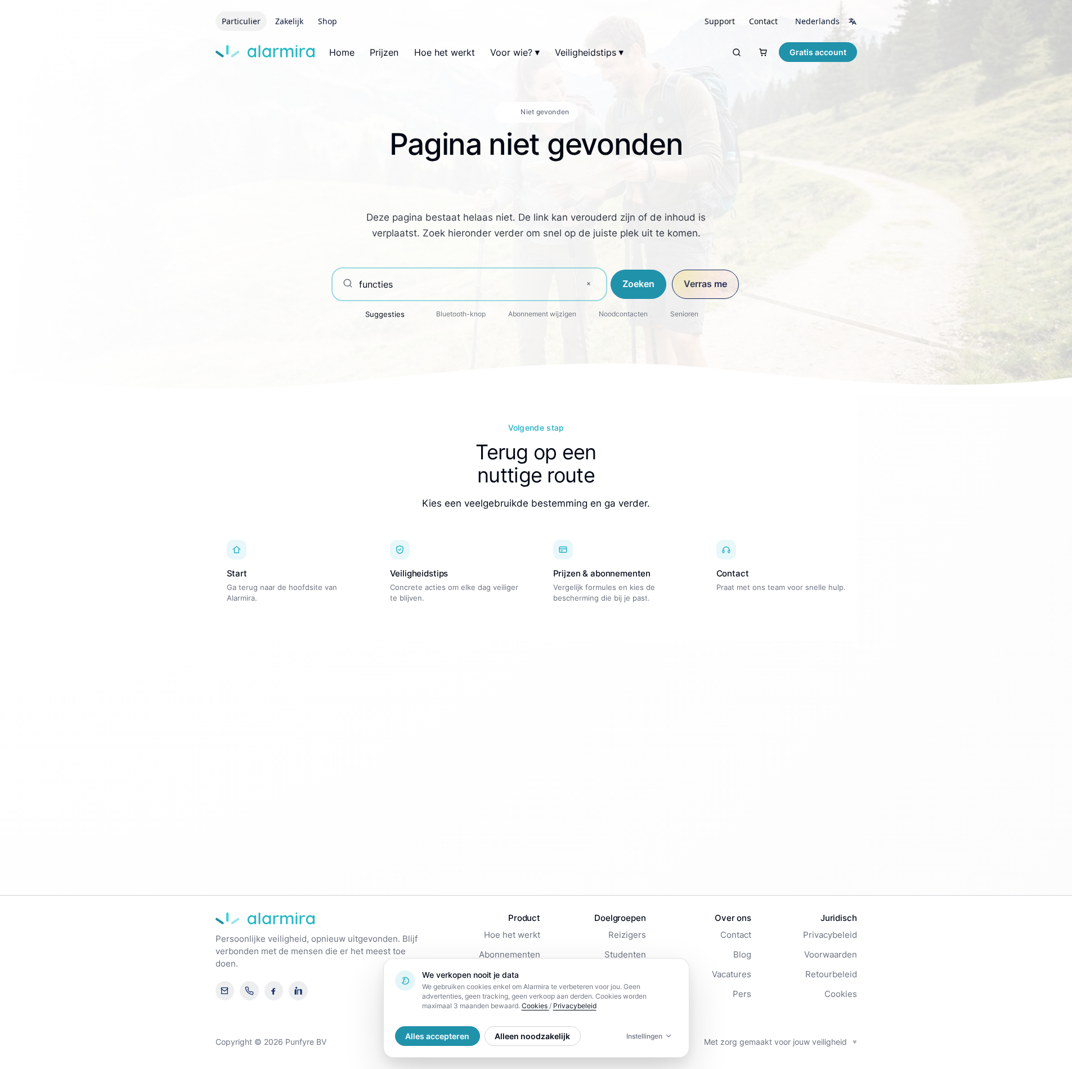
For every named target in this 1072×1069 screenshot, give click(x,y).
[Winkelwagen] (763, 52)
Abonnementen (509, 955)
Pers (742, 994)
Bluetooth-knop (461, 314)
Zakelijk (289, 21)
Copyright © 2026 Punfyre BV (271, 1041)
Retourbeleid (831, 974)
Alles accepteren (437, 1036)
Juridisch (838, 918)
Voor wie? (511, 52)
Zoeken (638, 283)
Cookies (840, 994)
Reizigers (627, 935)
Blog (742, 955)
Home (342, 52)
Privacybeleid (830, 935)
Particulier (241, 21)
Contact (735, 935)
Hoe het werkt (444, 52)
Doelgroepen (619, 918)
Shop (327, 21)
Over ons (733, 918)
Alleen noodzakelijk (532, 1036)
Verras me (705, 283)
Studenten (625, 955)
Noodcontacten (623, 314)
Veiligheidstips (585, 52)
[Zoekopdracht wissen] (589, 284)
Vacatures (731, 974)
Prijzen (384, 52)
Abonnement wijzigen (542, 314)
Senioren (684, 314)
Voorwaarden (830, 955)
